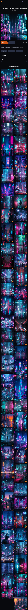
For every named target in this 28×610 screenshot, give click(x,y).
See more (21, 47)
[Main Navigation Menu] (26, 2)
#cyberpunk (11, 51)
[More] (21, 43)
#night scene (19, 51)
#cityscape (4, 51)
